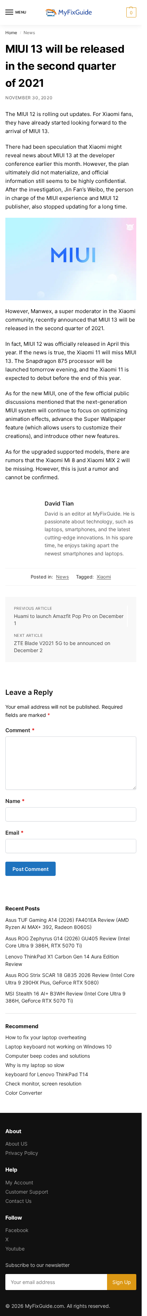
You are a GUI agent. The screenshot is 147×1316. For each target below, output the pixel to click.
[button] (130, 12)
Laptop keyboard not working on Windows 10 (58, 1046)
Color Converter (23, 1093)
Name (15, 801)
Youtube (15, 1249)
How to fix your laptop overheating (45, 1037)
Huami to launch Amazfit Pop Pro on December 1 (68, 619)
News (62, 577)
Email (14, 832)
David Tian (59, 503)
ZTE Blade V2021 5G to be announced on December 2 (62, 646)
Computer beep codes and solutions (47, 1056)
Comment (20, 730)
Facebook (17, 1230)
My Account (19, 1182)
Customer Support (26, 1192)
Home (11, 32)
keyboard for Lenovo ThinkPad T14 (46, 1074)
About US (16, 1144)
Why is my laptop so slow (34, 1065)
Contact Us (18, 1201)
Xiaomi (104, 577)
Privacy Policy (21, 1153)
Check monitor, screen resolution (43, 1083)
